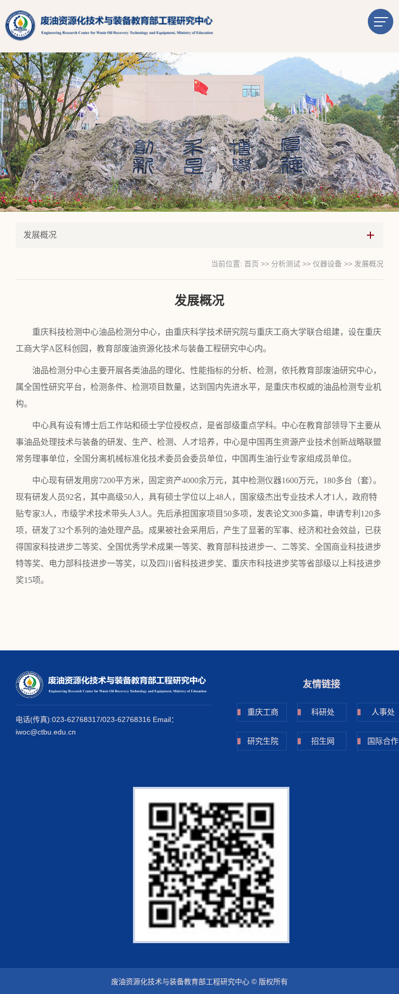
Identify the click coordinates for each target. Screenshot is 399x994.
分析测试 (285, 264)
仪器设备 (327, 264)
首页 (251, 264)
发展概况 (368, 264)
